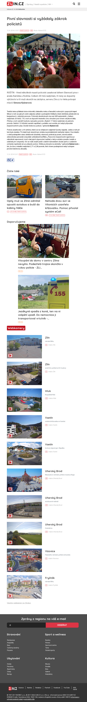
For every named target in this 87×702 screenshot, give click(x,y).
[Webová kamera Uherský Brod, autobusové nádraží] (24, 507)
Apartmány (11, 669)
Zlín (47, 337)
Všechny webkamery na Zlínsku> (19, 603)
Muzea (47, 664)
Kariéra (29, 688)
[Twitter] (12, 160)
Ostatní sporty (50, 650)
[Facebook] (9, 160)
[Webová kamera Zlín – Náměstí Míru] (24, 346)
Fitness (47, 643)
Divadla (47, 666)
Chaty (9, 671)
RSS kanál (75, 688)
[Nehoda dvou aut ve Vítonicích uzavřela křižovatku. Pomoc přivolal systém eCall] (62, 186)
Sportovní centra (50, 645)
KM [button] (49, 4)
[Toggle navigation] (79, 4)
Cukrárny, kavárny (13, 648)
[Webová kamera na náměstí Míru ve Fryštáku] (24, 587)
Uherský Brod (53, 471)
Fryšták (50, 577)
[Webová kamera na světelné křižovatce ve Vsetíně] (24, 426)
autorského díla (29, 699)
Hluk (48, 391)
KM (31, 30)
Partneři (47, 688)
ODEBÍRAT (62, 625)
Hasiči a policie (40, 4)
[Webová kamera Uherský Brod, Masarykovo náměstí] (24, 480)
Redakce (38, 688)
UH (46, 398)
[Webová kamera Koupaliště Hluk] (24, 400)
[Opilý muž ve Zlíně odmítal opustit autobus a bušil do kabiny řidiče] (24, 186)
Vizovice (50, 551)
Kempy (9, 674)
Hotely (9, 664)
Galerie (47, 671)
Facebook (57, 688)
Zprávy (30, 4)
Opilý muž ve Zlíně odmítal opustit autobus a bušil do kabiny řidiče (23, 204)
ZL (8, 211)
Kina (46, 669)
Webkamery (16, 328)
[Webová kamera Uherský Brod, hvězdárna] (24, 533)
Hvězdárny (48, 674)
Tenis (47, 648)
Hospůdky (10, 643)
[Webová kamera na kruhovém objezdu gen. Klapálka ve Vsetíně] (24, 453)
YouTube (67, 688)
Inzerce (21, 688)
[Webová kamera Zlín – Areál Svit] (24, 373)
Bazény (47, 640)
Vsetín (49, 417)
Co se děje (14, 211)
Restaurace (11, 640)
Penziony (10, 666)
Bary (8, 645)
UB (46, 478)
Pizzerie (10, 650)
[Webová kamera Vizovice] (24, 560)
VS (46, 425)
